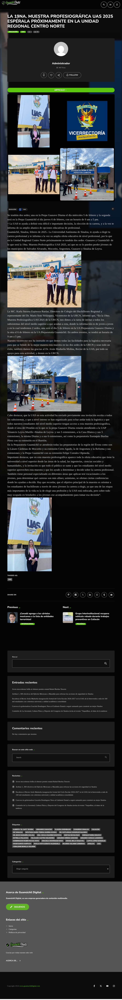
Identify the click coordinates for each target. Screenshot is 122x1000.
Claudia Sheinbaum (63, 829)
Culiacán (95, 829)
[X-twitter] (101, 986)
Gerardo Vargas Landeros (91, 838)
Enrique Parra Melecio (91, 835)
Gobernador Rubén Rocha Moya (26, 841)
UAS (23, 32)
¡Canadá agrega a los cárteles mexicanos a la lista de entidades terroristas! (37, 616)
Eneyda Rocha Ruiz (71, 835)
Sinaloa (91, 844)
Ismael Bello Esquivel (75, 841)
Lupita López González (96, 841)
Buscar (15, 657)
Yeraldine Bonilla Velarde (24, 846)
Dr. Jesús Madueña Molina (23, 835)
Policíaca (81, 624)
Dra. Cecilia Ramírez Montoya (49, 835)
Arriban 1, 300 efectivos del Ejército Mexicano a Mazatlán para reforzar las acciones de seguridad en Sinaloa (52, 694)
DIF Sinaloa (18, 832)
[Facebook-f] (94, 986)
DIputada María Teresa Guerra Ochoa (40, 832)
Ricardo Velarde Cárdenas (74, 844)
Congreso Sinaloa (81, 829)
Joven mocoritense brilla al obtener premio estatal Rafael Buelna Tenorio (39, 689)
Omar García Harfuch (22, 844)
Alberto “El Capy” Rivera (23, 829)
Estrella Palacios (20, 838)
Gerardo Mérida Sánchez (67, 838)
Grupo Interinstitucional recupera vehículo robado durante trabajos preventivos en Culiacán (92, 616)
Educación (13, 32)
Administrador (61, 63)
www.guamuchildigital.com (29, 986)
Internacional (27, 624)
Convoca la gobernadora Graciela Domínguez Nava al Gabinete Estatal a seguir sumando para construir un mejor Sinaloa (57, 706)
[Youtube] (107, 986)
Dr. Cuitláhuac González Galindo (73, 832)
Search (18, 758)
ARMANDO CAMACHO (44, 829)
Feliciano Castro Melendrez (42, 838)
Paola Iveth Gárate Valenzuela (47, 844)
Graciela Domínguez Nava (52, 841)
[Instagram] (114, 986)
